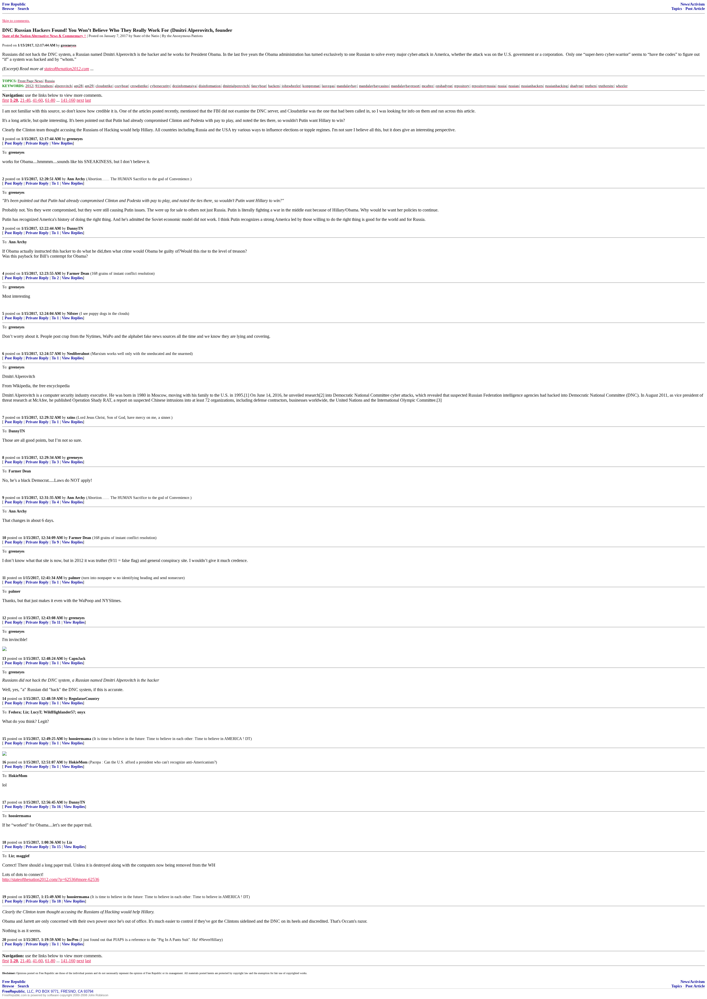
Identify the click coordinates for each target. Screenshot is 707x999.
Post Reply (14, 143)
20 (4, 940)
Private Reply (37, 143)
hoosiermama (80, 739)
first (5, 100)
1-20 (14, 100)
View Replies (62, 143)
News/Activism (692, 4)
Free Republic (14, 4)
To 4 (55, 502)
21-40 (25, 100)
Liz (69, 842)
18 (4, 842)
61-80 (50, 100)
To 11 (56, 622)
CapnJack (77, 659)
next (80, 100)
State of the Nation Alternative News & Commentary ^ (44, 36)
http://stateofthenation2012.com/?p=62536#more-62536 (50, 879)
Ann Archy (76, 179)
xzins (71, 417)
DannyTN (75, 228)
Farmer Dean (78, 273)
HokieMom (78, 762)
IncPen (72, 940)
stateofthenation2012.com (66, 68)
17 (4, 802)
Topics (676, 9)
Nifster (72, 314)
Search (23, 9)
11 (4, 578)
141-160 (68, 100)
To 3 (55, 462)
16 (4, 762)
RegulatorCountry (84, 699)
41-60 (38, 100)
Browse (8, 9)
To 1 (55, 183)
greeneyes (75, 139)
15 (4, 739)
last (88, 100)
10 (4, 538)
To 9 (55, 542)
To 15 (56, 847)
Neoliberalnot (78, 354)
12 (4, 618)
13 (4, 659)
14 (4, 699)
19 (4, 897)
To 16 (56, 807)
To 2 (55, 278)
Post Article (695, 9)
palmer (74, 578)
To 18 (56, 901)
